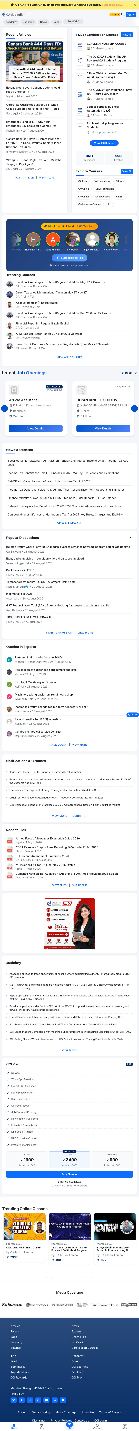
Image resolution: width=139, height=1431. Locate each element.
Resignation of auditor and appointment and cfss (45, 669)
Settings (16, 1347)
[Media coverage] (69, 1304)
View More (85, 632)
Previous (6, 1243)
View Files (59, 885)
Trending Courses (20, 275)
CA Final (82, 181)
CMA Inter (83, 196)
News (75, 1326)
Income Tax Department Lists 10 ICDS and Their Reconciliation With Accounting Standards (66, 489)
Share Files (79, 1337)
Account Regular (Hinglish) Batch (37, 302)
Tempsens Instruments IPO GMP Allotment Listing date (41, 582)
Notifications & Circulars (26, 761)
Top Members (20, 1372)
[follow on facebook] (22, 1400)
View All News (68, 523)
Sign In (131, 14)
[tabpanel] (24, 1239)
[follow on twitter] (14, 1400)
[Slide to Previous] (4, 408)
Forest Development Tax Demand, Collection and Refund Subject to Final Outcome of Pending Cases (67, 1017)
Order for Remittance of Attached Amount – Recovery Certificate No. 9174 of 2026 (56, 797)
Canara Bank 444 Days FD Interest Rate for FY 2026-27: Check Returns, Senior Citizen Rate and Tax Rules (34, 73)
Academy (11, 21)
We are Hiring (41, 1412)
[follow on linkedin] (38, 1400)
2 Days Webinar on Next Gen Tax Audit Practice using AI (108, 75)
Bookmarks (18, 1366)
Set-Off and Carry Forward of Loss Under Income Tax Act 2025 (49, 481)
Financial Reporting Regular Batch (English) (43, 323)
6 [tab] (72, 1277)
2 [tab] (51, 1277)
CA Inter (120, 181)
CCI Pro (12, 1064)
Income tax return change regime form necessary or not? (51, 707)
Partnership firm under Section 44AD (38, 657)
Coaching (28, 21)
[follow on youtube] (46, 1400)
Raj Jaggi (12, 113)
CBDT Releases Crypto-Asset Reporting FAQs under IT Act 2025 (57, 847)
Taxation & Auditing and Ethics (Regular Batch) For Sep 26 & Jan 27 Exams (63, 313)
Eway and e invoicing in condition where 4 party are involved (45, 558)
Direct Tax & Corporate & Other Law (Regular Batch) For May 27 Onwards (62, 344)
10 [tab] (92, 1277)
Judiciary (13, 963)
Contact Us (82, 1420)
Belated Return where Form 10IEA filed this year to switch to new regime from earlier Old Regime (68, 547)
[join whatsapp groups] (55, 1400)
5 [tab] (67, 1277)
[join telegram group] (63, 1400)
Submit (78, 815)
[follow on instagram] (30, 1400)
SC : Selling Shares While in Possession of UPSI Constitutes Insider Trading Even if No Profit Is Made (66, 1039)
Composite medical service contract (38, 731)
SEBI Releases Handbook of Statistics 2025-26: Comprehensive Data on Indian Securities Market (64, 804)
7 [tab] (77, 1277)
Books (43, 21)
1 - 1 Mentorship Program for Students (105, 125)
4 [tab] (62, 1277)
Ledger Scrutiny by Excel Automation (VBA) (103, 108)
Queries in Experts (21, 647)
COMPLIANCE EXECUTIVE (30, 400)
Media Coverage (65, 1412)
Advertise (88, 1412)
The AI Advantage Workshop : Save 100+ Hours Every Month (110, 92)
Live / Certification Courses (98, 34)
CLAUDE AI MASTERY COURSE (106, 43)
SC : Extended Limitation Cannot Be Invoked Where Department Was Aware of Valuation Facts (63, 1024)
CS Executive (102, 196)
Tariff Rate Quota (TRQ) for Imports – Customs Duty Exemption (45, 772)
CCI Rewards (19, 1377)
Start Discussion (59, 632)
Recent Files (16, 830)
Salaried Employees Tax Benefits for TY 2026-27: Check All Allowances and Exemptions (64, 506)
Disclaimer (38, 1420)
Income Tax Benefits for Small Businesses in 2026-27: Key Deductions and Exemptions (63, 473)
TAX (13, 1356)
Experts (76, 1331)
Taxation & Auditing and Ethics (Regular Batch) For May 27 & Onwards (60, 282)
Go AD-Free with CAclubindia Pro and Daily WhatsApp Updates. (69, 4)
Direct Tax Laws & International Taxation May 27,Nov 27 (51, 292)
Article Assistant (90, 400)
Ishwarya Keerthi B (18, 151)
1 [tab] (46, 1277)
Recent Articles (18, 35)
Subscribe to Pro (72, 257)
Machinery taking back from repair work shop (44, 694)
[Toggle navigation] (29, 14)
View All (45, 177)
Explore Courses (89, 171)
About (22, 1412)
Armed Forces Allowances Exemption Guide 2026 (48, 838)
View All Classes (104, 143)
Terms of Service (110, 1412)
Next (132, 1243)
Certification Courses (89, 204)
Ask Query (59, 744)
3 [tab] (56, 1277)
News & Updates (19, 450)
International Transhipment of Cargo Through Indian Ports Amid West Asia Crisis (54, 790)
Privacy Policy (60, 1420)
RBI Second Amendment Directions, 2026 (42, 856)
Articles (15, 1326)
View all (127, 372)
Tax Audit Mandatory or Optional (35, 682)
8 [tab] (82, 1277)
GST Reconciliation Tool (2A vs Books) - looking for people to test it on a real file (57, 605)
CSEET (120, 196)
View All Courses (70, 357)
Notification (79, 1342)
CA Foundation (102, 181)
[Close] (135, 4)
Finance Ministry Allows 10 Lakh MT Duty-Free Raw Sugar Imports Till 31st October (62, 498)
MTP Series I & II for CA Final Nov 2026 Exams (45, 865)
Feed (14, 1361)
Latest (24, 372)
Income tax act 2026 (19, 593)
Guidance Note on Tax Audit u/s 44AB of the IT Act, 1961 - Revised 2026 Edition (67, 873)
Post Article (24, 177)
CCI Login (100, 1420)
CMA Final (83, 188)
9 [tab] (87, 1277)
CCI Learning (80, 1366)
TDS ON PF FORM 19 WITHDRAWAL (29, 617)
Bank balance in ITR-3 (20, 570)
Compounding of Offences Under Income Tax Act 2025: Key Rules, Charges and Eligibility (65, 514)
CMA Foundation (105, 188)
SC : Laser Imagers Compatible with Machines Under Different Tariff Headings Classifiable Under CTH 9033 (70, 1031)
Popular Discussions (22, 538)
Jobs (56, 21)
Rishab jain (13, 130)
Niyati (9, 96)
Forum (15, 1331)
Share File (79, 885)
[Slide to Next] (134, 408)
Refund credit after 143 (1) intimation (38, 719)
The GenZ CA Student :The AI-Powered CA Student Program (106, 58)
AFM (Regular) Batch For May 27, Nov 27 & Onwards (49, 333)
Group (79, 1372)
